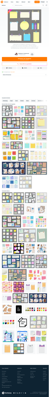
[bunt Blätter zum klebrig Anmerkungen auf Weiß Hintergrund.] (30, 309)
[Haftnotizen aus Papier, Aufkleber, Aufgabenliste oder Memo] (12, 135)
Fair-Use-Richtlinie (42, 393)
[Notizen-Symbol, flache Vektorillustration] (7, 348)
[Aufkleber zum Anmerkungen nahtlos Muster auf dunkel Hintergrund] (18, 287)
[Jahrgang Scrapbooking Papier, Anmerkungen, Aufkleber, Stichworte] (37, 168)
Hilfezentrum (33, 371)
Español (43, 373)
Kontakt (31, 373)
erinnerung (5, 100)
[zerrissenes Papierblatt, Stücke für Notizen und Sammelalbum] (41, 261)
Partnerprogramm (21, 374)
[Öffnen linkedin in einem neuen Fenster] (17, 392)
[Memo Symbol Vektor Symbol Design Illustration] (22, 322)
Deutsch (43, 376)
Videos (17, 2)
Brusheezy (4, 371)
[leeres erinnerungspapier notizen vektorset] (25, 182)
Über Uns (32, 374)
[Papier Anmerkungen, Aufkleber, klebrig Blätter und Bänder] (17, 145)
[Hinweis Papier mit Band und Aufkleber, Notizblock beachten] (27, 123)
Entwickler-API (5, 380)
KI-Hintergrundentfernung (7, 385)
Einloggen (42, 1)
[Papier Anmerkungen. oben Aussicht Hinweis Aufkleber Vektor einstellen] (38, 336)
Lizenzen (19, 371)
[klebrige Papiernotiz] (41, 123)
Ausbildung (4, 378)
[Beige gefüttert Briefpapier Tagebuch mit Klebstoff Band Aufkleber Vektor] (42, 235)
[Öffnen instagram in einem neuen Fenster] (15, 392)
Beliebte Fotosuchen (19, 380)
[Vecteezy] (2, 2)
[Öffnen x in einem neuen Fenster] (23, 392)
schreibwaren (41, 100)
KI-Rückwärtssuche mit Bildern (6, 382)
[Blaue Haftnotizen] (10, 182)
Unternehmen (5, 376)
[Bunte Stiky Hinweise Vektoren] (9, 155)
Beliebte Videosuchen (19, 382)
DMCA (18, 373)
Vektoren (6, 2)
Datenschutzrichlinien (42, 393)
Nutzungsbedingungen (33, 393)
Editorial (23, 2)
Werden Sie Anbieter (32, 377)
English (43, 371)
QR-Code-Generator (6, 387)
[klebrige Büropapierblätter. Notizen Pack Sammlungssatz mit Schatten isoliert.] (41, 135)
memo (27, 100)
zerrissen (33, 100)
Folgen (32, 54)
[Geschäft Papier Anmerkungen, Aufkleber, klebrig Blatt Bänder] (11, 261)
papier (11, 100)
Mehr (29, 2)
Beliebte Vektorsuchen (20, 377)
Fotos (12, 2)
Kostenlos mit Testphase (24, 59)
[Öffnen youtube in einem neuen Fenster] (25, 392)
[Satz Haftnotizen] (18, 348)
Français (43, 378)
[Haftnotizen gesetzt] (30, 287)
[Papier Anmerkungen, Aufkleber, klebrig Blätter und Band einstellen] (11, 123)
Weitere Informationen (7, 74)
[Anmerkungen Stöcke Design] (4, 275)
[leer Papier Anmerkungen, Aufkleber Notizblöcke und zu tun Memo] (28, 261)
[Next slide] (44, 100)
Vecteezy (3, 373)
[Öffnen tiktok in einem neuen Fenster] (21, 392)
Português (44, 374)
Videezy (3, 374)
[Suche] (43, 5)
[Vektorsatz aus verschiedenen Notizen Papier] (29, 135)
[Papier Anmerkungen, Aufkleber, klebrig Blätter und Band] (20, 298)
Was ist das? (13, 71)
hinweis (22, 100)
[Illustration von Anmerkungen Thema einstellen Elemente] (41, 221)
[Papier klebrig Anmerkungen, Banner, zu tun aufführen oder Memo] (27, 235)
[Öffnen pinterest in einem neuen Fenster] (19, 392)
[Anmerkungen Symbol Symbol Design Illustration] (18, 309)
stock (16, 100)
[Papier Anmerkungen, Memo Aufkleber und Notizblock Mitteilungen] (38, 322)
